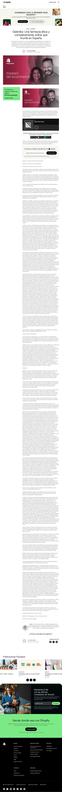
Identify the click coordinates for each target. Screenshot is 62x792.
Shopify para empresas (19, 775)
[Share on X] (53, 642)
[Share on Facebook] (50, 642)
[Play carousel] (31, 680)
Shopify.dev (49, 746)
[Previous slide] (27, 680)
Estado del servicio (18, 761)
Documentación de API (51, 748)
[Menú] (58, 2)
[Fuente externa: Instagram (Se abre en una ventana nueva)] (14, 789)
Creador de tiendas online (35, 770)
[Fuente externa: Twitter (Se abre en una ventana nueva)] (7, 789)
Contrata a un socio (34, 752)
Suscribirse (56, 703)
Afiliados (15, 757)
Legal (15, 759)
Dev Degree (49, 750)
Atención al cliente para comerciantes (35, 747)
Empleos (16, 748)
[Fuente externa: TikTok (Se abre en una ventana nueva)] (18, 789)
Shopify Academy (34, 754)
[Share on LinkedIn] (57, 642)
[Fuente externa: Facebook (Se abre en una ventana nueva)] (4, 789)
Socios (15, 755)
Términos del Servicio (21, 784)
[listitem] (31, 668)
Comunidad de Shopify (35, 756)
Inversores (16, 750)
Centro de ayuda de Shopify (36, 750)
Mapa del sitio (43, 784)
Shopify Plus (16, 773)
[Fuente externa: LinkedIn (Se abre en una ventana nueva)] (21, 789)
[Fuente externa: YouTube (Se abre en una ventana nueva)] (11, 789)
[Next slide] (34, 680)
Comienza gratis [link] (51, 153)
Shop (15, 770)
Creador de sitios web (35, 773)
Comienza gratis (52, 2)
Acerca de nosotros (18, 746)
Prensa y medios (17, 752)
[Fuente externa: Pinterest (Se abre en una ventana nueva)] (24, 789)
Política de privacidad (33, 784)
